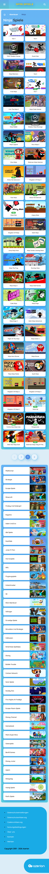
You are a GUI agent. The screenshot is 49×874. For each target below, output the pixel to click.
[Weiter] (21, 457)
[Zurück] (14, 457)
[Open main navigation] (4, 4)
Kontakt (10, 837)
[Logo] (24, 4)
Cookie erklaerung (14, 822)
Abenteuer (13, 14)
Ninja (24, 14)
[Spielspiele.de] (4, 14)
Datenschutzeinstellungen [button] (17, 812)
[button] (44, 4)
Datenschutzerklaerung (17, 817)
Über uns (11, 832)
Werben (10, 841)
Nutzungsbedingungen (16, 827)
